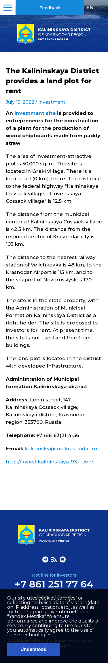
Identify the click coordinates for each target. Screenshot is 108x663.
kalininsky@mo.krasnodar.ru (60, 448)
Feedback (50, 7)
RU (102, 7)
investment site (35, 113)
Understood (33, 649)
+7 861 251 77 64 (54, 584)
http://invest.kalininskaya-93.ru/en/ (49, 462)
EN (90, 7)
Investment (51, 102)
